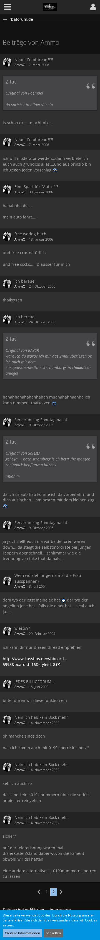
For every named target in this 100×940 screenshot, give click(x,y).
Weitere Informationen (22, 933)
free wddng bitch (30, 233)
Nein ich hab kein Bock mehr (41, 717)
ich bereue (24, 281)
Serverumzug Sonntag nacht (40, 419)
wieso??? (22, 628)
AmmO (19, 65)
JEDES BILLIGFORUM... (34, 681)
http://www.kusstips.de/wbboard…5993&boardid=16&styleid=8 (35, 661)
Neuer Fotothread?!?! (33, 59)
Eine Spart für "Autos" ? (36, 186)
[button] (93, 6)
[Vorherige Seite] (39, 892)
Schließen (53, 933)
